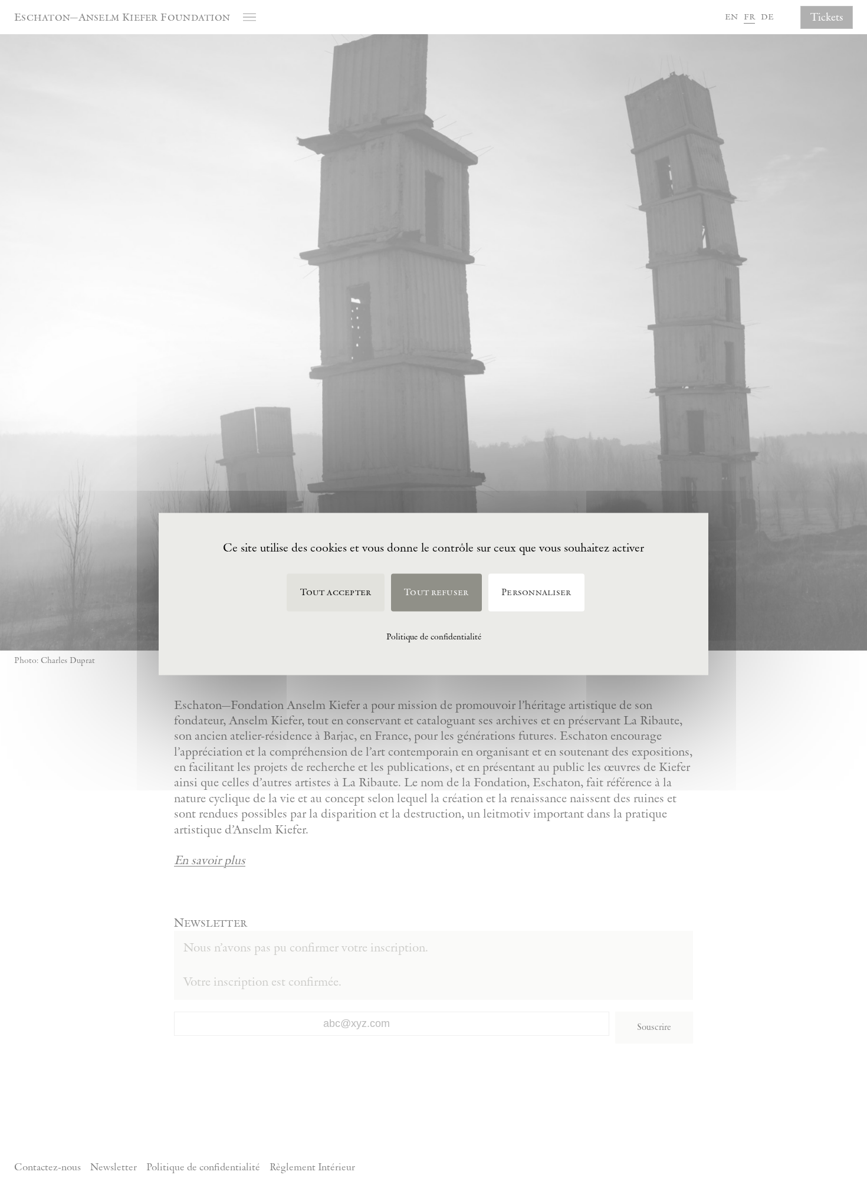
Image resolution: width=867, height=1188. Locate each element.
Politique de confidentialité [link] (433, 636)
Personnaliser (536, 592)
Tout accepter (336, 592)
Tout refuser (436, 592)
